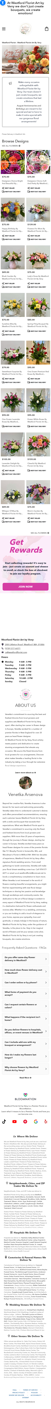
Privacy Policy (18, 1393)
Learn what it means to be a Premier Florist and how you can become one (25, 1112)
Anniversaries (30, 105)
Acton (20, 1201)
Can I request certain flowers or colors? (21, 1006)
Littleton (16, 1204)
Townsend (7, 1201)
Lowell (22, 1204)
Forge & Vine (30, 1319)
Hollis (37, 1199)
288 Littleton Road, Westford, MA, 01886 (24, 644)
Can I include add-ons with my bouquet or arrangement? (20, 1044)
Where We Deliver (27, 1136)
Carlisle (39, 1201)
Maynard (15, 1206)
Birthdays (20, 108)
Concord (16, 1199)
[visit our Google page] (35, 1122)
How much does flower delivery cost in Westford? (23, 971)
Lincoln (30, 1206)
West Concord (17, 1208)
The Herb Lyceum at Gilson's (32, 1314)
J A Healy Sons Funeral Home (25, 1267)
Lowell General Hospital (37, 1242)
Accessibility (36, 1395)
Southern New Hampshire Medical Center (19, 1244)
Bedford (38, 1195)
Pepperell (23, 1199)
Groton (35, 1206)
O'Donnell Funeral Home (27, 1290)
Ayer (24, 1201)
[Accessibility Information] (2, 3)
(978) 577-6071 (13, 648)
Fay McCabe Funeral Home (26, 1281)
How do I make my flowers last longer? (20, 1056)
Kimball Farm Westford (35, 1310)
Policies (34, 1393)
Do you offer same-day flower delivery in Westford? (20, 959)
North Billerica (20, 1197)
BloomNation (25, 1108)
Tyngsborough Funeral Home (22, 1292)
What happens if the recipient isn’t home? (22, 1019)
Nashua (43, 1199)
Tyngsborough (30, 1204)
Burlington (23, 1206)
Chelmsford (8, 1204)
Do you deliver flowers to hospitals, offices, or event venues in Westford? (24, 1031)
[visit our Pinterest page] (25, 1122)
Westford (39, 1204)
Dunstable (29, 1197)
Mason (14, 1201)
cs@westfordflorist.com (16, 652)
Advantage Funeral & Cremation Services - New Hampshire (22, 1277)
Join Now (25, 586)
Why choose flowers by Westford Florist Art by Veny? (21, 1069)
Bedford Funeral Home (28, 1270)
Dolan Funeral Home (16, 1276)
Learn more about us (24, 772)
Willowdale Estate (18, 1319)
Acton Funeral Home (38, 1297)
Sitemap (25, 1398)
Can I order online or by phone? (21, 982)
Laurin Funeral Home (25, 1274)
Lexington (7, 1206)
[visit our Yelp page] (46, 1122)
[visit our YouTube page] (14, 1121)
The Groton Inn (9, 1328)
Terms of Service (30, 1390)
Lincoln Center (9, 1197)
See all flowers (10, 146)
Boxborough (31, 1201)
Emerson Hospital (22, 1242)
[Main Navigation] (4, 29)
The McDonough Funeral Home (26, 1272)
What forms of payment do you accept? (20, 994)
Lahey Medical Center (24, 1240)
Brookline (31, 1199)
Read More (25, 1077)
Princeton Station (21, 1328)
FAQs (14, 1390)
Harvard (37, 1197)
